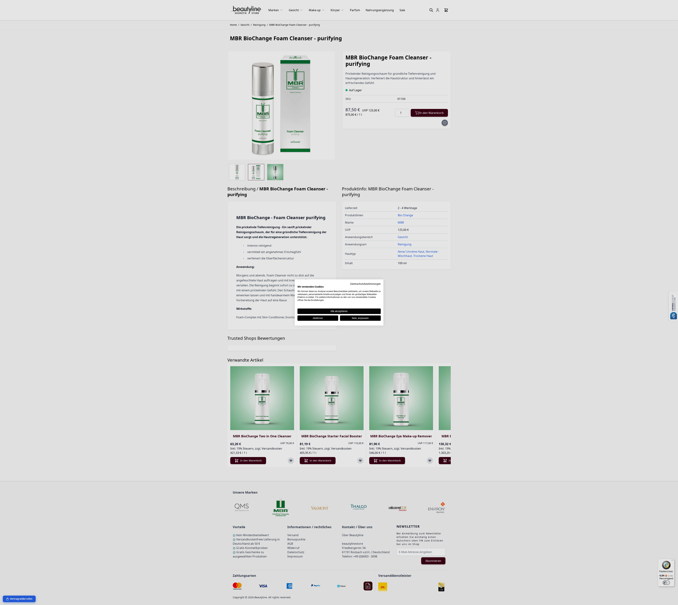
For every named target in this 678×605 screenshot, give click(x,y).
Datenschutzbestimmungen (365, 283)
